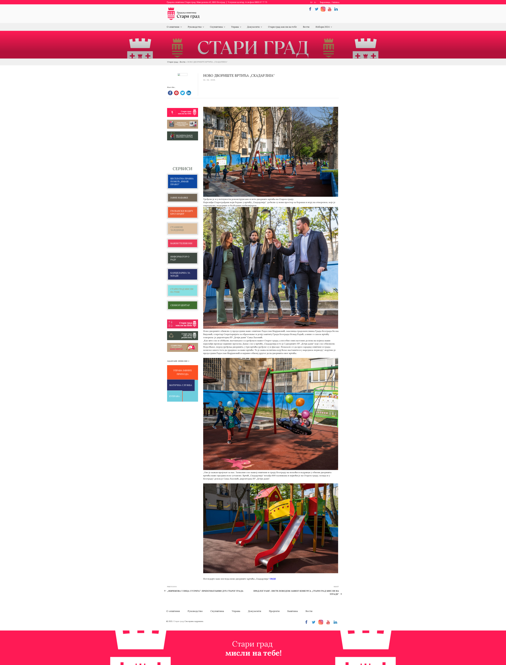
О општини (173, 26)
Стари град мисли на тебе (282, 26)
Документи (253, 26)
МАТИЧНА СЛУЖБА (180, 385)
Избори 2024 (323, 26)
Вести (306, 26)
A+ (311, 2)
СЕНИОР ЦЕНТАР (180, 305)
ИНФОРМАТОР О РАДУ (179, 258)
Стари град (172, 62)
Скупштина (216, 26)
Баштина (292, 611)
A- (315, 2)
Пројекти (274, 611)
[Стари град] (183, 19)
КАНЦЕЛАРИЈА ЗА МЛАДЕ (180, 274)
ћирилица (325, 2)
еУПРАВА (174, 396)
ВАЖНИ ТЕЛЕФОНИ (181, 243)
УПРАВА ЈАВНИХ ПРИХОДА (182, 372)
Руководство (195, 26)
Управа (235, 26)
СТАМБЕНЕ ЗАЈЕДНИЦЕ (177, 228)
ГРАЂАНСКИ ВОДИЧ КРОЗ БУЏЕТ (181, 212)
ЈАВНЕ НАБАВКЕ (179, 197)
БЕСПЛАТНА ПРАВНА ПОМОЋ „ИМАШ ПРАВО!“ (182, 181)
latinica (335, 2)
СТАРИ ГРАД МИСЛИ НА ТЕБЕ (181, 290)
